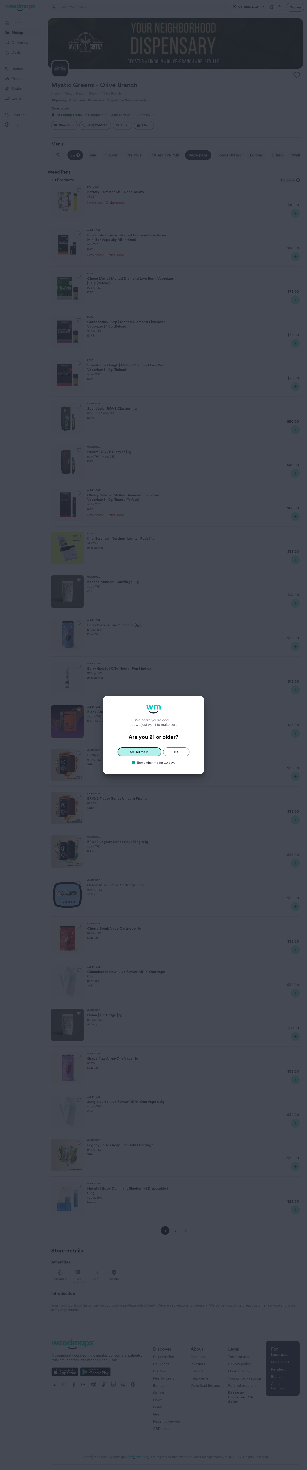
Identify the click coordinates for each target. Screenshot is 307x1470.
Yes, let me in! (139, 752)
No (176, 752)
